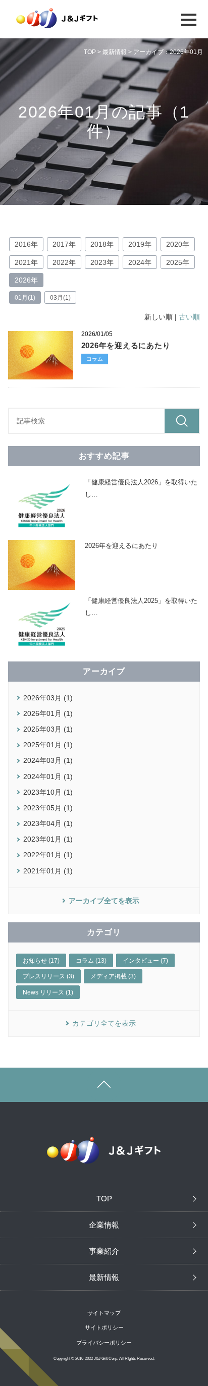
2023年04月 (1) (48, 823)
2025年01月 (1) (48, 745)
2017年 (64, 244)
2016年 (26, 244)
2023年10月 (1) (48, 792)
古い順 (189, 317)
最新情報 (114, 52)
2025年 (177, 262)
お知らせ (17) (41, 960)
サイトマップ (104, 1313)
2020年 (177, 244)
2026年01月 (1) (48, 713)
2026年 (26, 280)
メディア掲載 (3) (113, 976)
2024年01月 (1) (48, 776)
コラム (94, 359)
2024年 (139, 262)
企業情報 (104, 1225)
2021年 (26, 262)
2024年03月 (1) (48, 760)
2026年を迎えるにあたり (126, 345)
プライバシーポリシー (104, 1343)
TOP (90, 52)
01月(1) (25, 297)
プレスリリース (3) (48, 976)
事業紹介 (104, 1251)
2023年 (102, 262)
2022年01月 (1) (48, 855)
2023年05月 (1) (48, 808)
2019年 (139, 244)
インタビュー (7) (145, 960)
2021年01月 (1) (48, 871)
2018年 (102, 244)
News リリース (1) (48, 992)
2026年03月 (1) (48, 698)
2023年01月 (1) (48, 839)
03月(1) (60, 297)
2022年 (64, 262)
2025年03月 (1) (48, 729)
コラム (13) (91, 960)
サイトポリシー (104, 1327)
